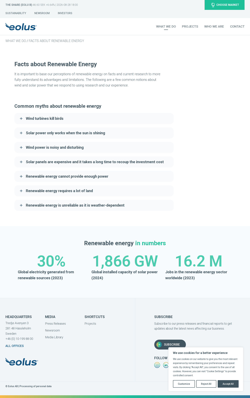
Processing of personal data (36, 386)
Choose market (227, 4)
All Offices (14, 346)
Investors (65, 13)
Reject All (206, 384)
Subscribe (172, 344)
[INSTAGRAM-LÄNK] (157, 365)
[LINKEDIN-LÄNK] (166, 365)
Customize (184, 384)
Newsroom (42, 13)
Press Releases (55, 323)
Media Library (54, 337)
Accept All (228, 384)
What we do (15, 41)
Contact (237, 26)
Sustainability (15, 13)
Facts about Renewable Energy (56, 41)
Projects (190, 26)
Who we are (214, 26)
